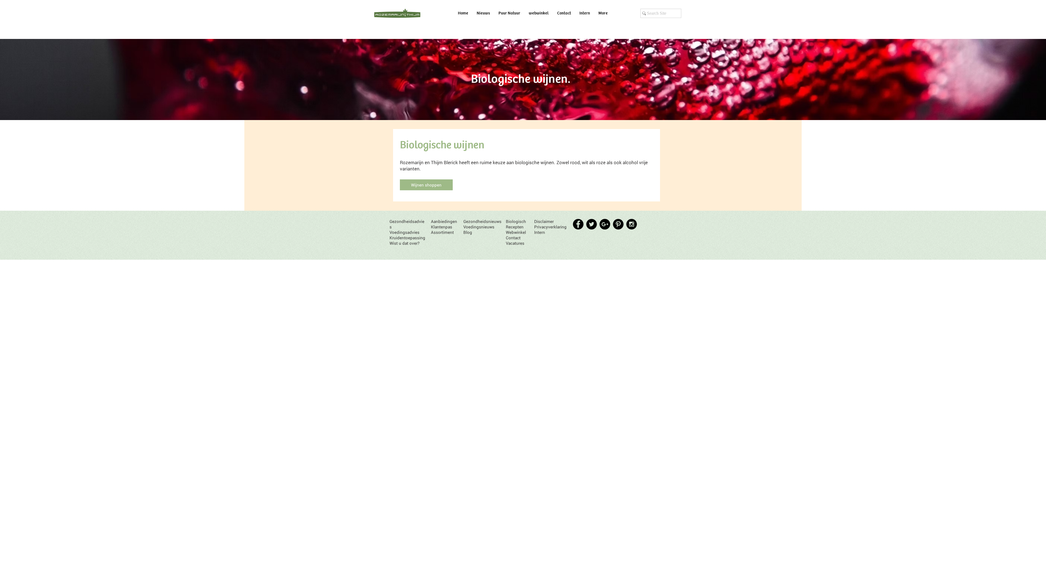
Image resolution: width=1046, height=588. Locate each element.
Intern (539, 232)
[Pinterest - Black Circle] (618, 224)
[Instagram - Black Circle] (631, 224)
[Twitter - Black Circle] (591, 224)
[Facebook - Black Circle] (578, 224)
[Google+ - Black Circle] (605, 224)
